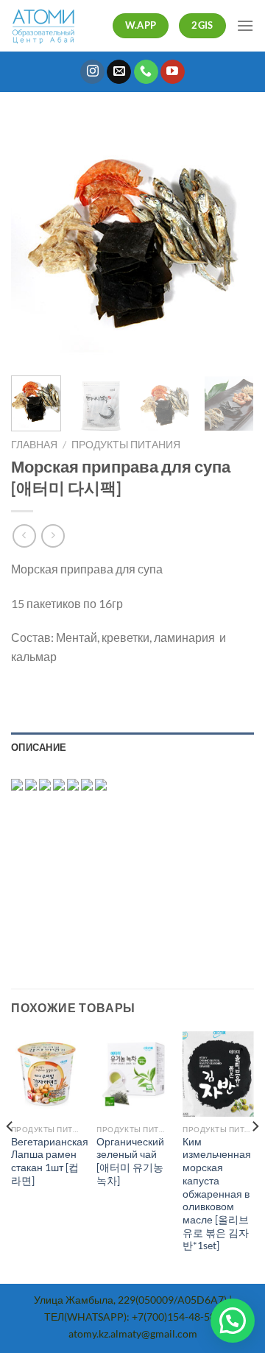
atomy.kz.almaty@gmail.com (132, 1333)
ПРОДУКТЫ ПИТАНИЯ (125, 445)
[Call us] (146, 72)
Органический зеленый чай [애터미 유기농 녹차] (130, 1161)
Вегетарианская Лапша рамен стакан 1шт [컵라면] (49, 1161)
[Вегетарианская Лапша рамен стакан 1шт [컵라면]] (46, 1074)
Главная (34, 445)
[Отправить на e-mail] (119, 72)
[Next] (230, 243)
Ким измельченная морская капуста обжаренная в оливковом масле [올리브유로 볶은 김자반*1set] (217, 1193)
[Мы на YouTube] (172, 72)
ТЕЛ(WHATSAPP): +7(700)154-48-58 (130, 1316)
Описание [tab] (38, 747)
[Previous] (34, 243)
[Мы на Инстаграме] (92, 72)
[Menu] (245, 25)
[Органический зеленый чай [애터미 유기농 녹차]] (132, 1074)
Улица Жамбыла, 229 (84, 1299)
